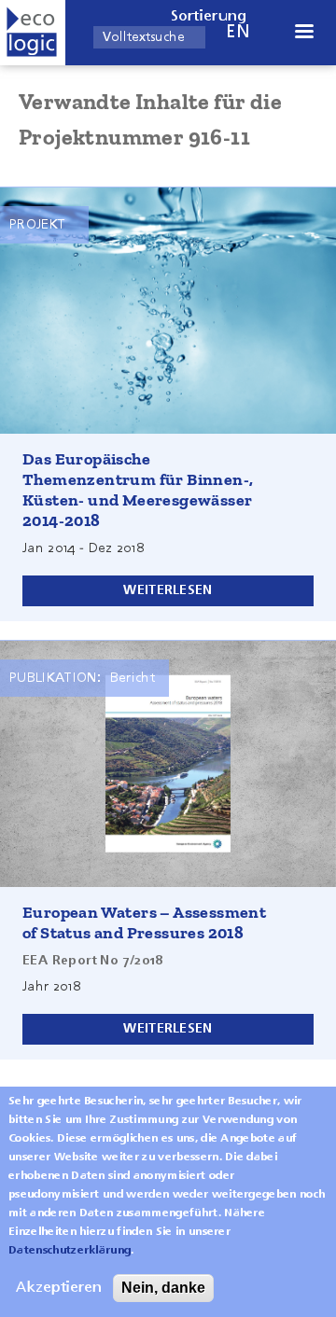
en (238, 32)
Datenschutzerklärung (69, 1250)
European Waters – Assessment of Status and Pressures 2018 (144, 922)
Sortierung (209, 16)
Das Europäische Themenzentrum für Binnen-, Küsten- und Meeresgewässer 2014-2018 (137, 490)
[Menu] (303, 33)
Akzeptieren (59, 1288)
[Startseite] (32, 32)
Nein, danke (163, 1288)
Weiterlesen (167, 590)
